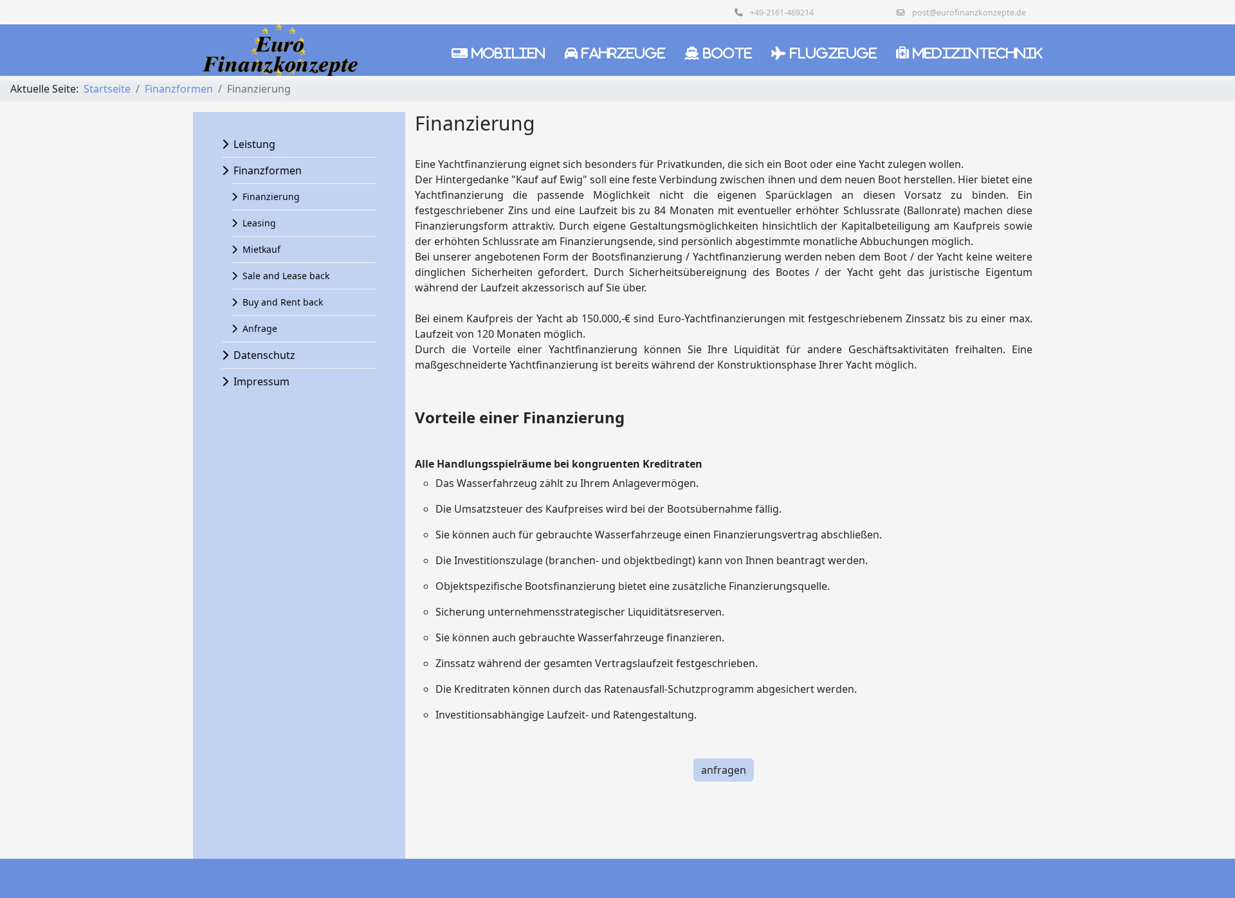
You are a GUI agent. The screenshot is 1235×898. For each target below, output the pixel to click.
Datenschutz (264, 355)
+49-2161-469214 (782, 12)
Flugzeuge (833, 53)
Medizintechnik (977, 53)
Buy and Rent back (282, 302)
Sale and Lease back (285, 276)
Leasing (259, 223)
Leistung (254, 144)
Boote (727, 53)
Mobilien (508, 53)
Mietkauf (261, 249)
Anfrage (259, 328)
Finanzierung (271, 196)
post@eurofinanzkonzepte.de (969, 12)
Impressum (261, 381)
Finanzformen (267, 170)
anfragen (723, 770)
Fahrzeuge (623, 53)
